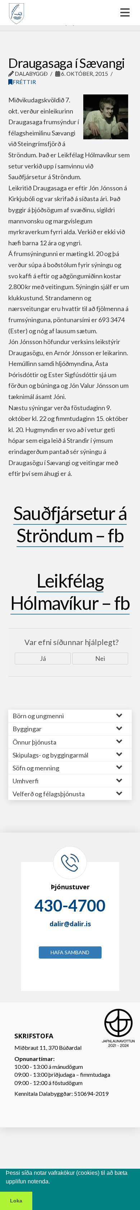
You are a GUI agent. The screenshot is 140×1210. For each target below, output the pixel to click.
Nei (100, 658)
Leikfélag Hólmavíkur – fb (70, 591)
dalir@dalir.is (70, 923)
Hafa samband (70, 952)
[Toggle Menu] (70, 12)
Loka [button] (16, 1201)
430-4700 (70, 905)
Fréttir (24, 82)
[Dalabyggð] (16, 10)
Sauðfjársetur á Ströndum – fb (70, 524)
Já (43, 658)
